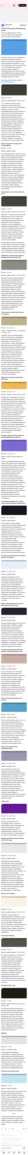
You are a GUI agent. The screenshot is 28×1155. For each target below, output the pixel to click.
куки (11, 1148)
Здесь (3, 103)
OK (24, 1148)
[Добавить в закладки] (5, 1129)
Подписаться (23, 25)
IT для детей (8, 24)
